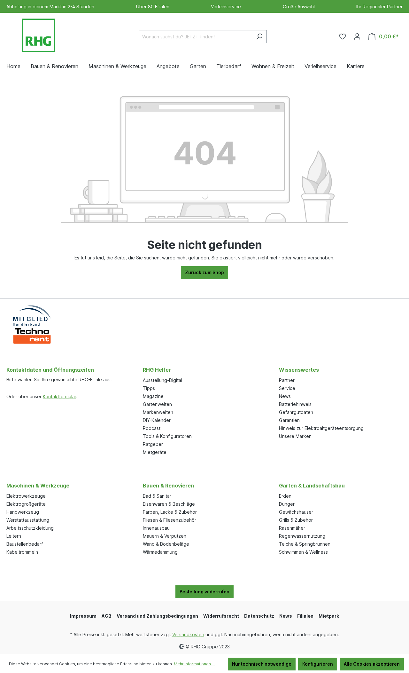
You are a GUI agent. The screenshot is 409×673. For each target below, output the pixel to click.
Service (287, 388)
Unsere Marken (295, 436)
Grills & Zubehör (296, 520)
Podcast (151, 428)
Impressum (83, 616)
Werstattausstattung (27, 520)
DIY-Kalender (157, 420)
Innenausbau (156, 528)
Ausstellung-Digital (162, 380)
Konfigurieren (317, 664)
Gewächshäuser (296, 512)
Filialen (305, 616)
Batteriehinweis (295, 404)
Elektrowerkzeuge (26, 496)
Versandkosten (188, 634)
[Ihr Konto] (357, 36)
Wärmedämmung (160, 552)
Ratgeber (153, 444)
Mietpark (329, 616)
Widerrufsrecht (221, 616)
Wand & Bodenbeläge (166, 544)
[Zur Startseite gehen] (38, 35)
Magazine (153, 396)
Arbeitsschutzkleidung (30, 528)
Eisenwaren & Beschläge (169, 504)
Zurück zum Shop (204, 272)
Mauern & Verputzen (164, 536)
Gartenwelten (157, 404)
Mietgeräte (154, 452)
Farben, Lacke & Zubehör (170, 512)
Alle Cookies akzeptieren (372, 664)
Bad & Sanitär (157, 496)
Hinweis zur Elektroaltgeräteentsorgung (321, 428)
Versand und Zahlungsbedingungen (157, 616)
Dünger (287, 504)
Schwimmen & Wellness (303, 552)
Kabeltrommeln (22, 552)
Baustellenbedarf (24, 544)
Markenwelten (158, 412)
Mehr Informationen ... (194, 663)
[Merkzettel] (342, 36)
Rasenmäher (292, 528)
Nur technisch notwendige (261, 664)
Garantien (289, 420)
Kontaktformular (59, 396)
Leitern (13, 536)
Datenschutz (259, 616)
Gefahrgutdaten (296, 412)
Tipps (149, 388)
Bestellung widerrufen (204, 591)
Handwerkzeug (22, 512)
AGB (107, 616)
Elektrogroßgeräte (26, 504)
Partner (287, 380)
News (285, 396)
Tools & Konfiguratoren (167, 436)
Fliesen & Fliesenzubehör (169, 520)
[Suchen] (259, 36)
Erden (285, 496)
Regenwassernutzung (302, 536)
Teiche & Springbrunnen (304, 544)
